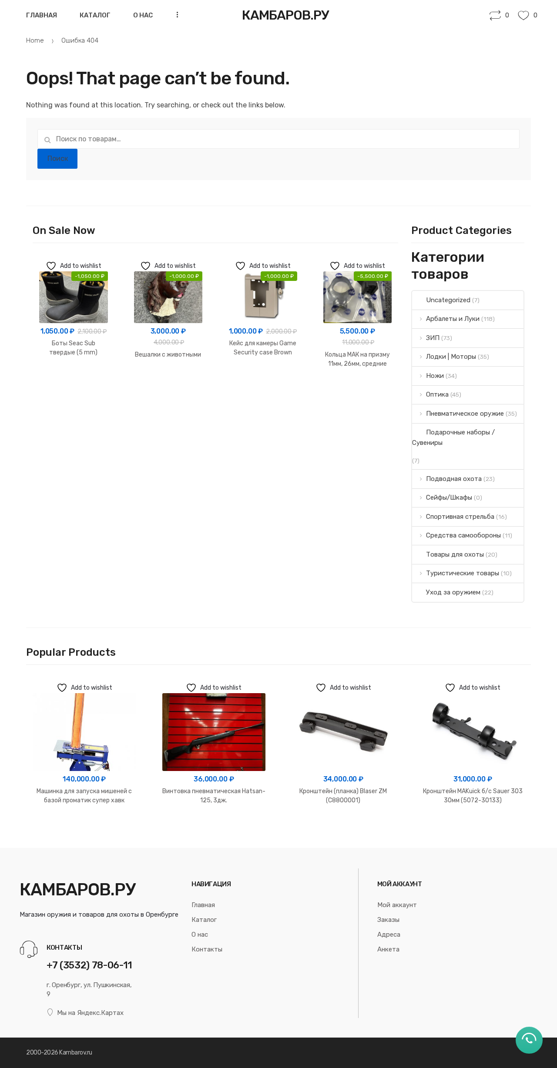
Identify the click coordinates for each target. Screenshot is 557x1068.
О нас (143, 15)
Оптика (437, 394)
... (175, 14)
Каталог (95, 15)
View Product (73, 380)
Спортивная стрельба (460, 517)
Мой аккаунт (397, 905)
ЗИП (433, 338)
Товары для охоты (455, 554)
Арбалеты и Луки (453, 319)
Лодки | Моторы (451, 356)
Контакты (206, 949)
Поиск (57, 158)
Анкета (388, 949)
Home (35, 40)
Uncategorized (448, 300)
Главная (41, 15)
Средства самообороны (463, 535)
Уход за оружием (453, 592)
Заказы (388, 920)
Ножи (435, 376)
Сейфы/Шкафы (449, 497)
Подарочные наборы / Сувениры (453, 437)
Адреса (388, 934)
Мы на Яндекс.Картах (90, 1013)
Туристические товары (462, 573)
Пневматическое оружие (465, 413)
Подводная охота (454, 479)
